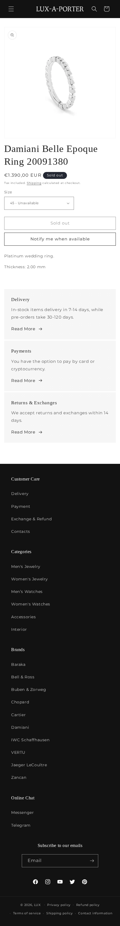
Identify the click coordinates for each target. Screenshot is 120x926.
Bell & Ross (23, 676)
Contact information (95, 913)
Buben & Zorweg (28, 689)
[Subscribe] (92, 860)
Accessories (23, 616)
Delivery (20, 493)
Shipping (34, 183)
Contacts (20, 531)
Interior (19, 629)
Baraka (18, 664)
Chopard (20, 702)
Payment (20, 506)
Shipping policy (59, 913)
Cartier (18, 714)
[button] (11, 9)
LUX (37, 905)
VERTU (18, 752)
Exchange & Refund (31, 518)
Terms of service (27, 913)
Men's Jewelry (25, 566)
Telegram (21, 825)
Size (8, 192)
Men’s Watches (27, 591)
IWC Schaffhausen (30, 739)
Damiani (20, 727)
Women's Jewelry (29, 579)
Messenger (22, 812)
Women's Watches (30, 604)
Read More (23, 328)
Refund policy (88, 905)
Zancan (19, 777)
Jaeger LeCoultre (29, 764)
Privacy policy (59, 905)
